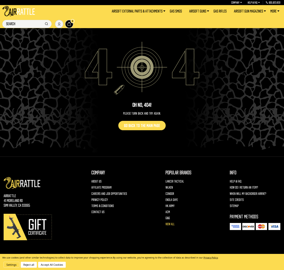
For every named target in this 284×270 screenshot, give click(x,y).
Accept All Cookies (52, 265)
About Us (96, 181)
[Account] (59, 24)
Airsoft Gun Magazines (248, 11)
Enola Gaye (172, 199)
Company (235, 2)
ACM (168, 211)
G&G (168, 218)
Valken (169, 187)
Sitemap (234, 205)
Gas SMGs (176, 11)
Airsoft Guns (197, 11)
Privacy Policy (99, 199)
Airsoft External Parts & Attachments (137, 11)
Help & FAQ (252, 2)
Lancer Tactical (175, 181)
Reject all (28, 265)
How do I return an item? (244, 187)
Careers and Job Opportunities (109, 193)
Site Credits (237, 199)
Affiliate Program (101, 187)
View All (170, 224)
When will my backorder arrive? (248, 193)
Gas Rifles (220, 11)
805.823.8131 (274, 2)
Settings (11, 265)
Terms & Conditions (102, 205)
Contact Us (98, 211)
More (273, 11)
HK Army (170, 205)
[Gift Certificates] (28, 227)
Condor (170, 193)
